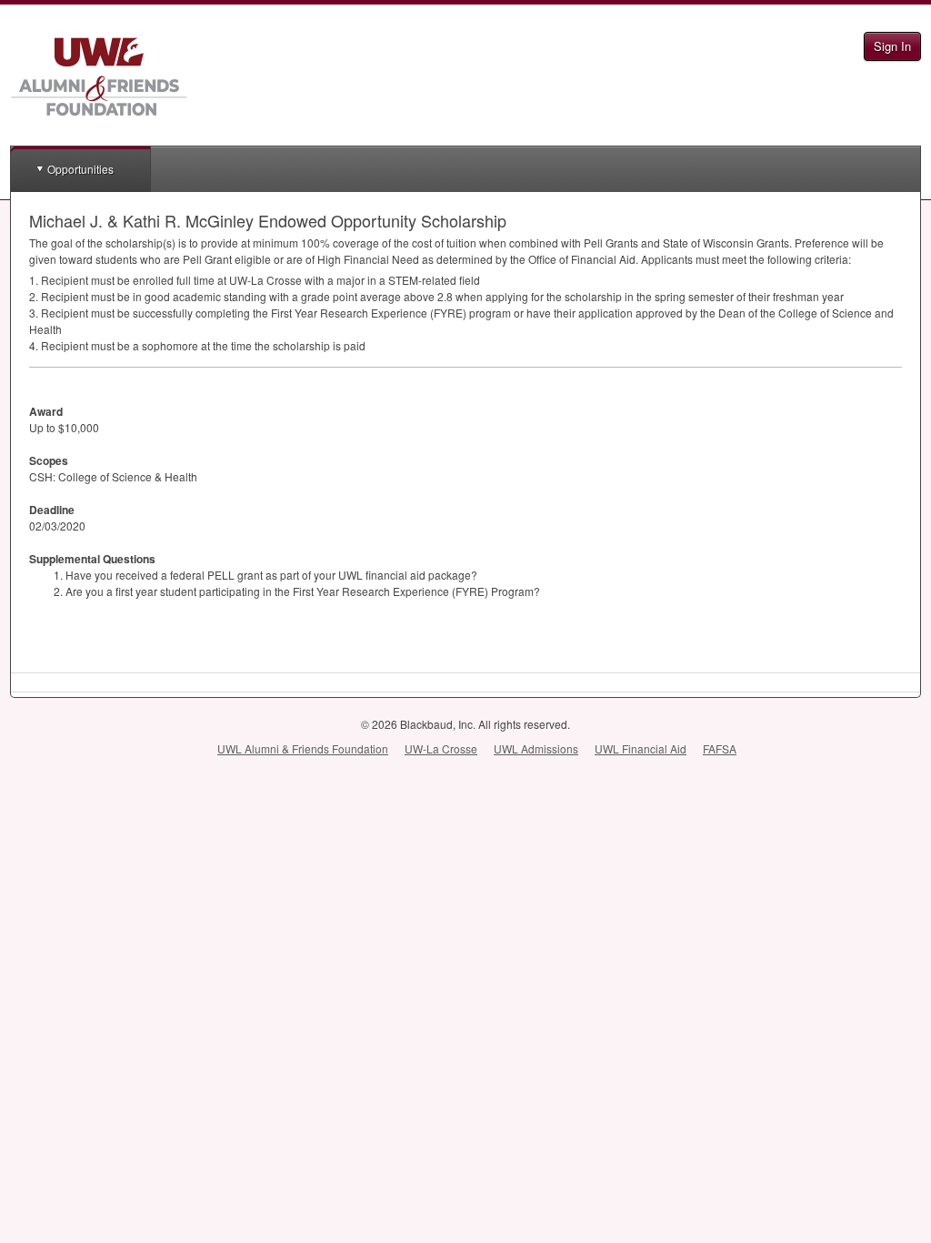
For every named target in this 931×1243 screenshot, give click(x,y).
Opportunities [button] (80, 169)
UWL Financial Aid (640, 748)
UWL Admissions (536, 748)
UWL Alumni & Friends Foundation (302, 748)
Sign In (892, 46)
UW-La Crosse (441, 748)
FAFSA (719, 748)
